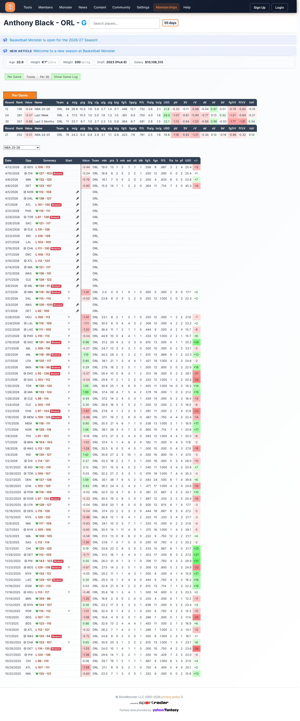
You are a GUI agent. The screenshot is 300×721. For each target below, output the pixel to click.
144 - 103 (44, 561)
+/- (196, 160)
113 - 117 (42, 592)
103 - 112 (43, 379)
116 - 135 (43, 648)
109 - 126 (43, 417)
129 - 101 (43, 579)
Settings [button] (143, 7)
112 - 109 (43, 554)
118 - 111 (43, 423)
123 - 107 (44, 185)
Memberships (166, 7)
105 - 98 (43, 598)
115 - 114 (43, 298)
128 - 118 (43, 429)
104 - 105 (43, 242)
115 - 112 (43, 611)
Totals (30, 77)
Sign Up (260, 7)
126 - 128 (43, 236)
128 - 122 (44, 279)
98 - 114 (42, 398)
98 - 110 (42, 661)
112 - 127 (43, 629)
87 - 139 (42, 217)
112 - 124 (43, 260)
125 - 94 (43, 636)
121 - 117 (43, 223)
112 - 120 (43, 448)
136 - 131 (43, 273)
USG (167, 102)
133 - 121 (43, 573)
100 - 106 (43, 529)
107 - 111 (43, 617)
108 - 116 (43, 348)
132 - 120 (44, 179)
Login (279, 7)
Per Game (15, 77)
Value (28, 102)
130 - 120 (44, 386)
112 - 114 (43, 542)
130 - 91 (43, 286)
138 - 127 (44, 198)
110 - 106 (44, 492)
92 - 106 (42, 311)
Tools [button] (28, 7)
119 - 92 (43, 292)
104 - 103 (44, 442)
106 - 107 (43, 473)
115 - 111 (43, 211)
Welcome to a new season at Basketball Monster (74, 51)
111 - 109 (43, 329)
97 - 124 (42, 411)
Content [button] (100, 7)
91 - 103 (42, 436)
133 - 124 (44, 392)
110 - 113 (43, 336)
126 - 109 (44, 304)
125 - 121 (43, 673)
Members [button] (45, 7)
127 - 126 (44, 479)
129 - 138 (43, 567)
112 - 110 (43, 467)
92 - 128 (42, 373)
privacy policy (170, 697)
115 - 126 (43, 511)
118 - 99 (43, 354)
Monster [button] (65, 7)
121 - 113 (43, 586)
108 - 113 (43, 167)
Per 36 (44, 77)
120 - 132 (43, 517)
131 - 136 (43, 229)
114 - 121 (43, 461)
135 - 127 (44, 454)
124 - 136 (43, 654)
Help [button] (187, 7)
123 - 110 (43, 623)
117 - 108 (43, 523)
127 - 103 (44, 173)
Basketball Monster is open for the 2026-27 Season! (53, 40)
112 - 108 (43, 192)
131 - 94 (43, 342)
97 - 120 (42, 498)
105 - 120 (43, 486)
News (83, 7)
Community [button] (121, 7)
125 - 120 (44, 548)
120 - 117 (43, 360)
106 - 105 (44, 536)
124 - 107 (44, 605)
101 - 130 (43, 204)
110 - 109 (44, 323)
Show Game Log (65, 77)
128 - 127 (44, 504)
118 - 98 (43, 367)
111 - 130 (43, 248)
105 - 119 (43, 404)
